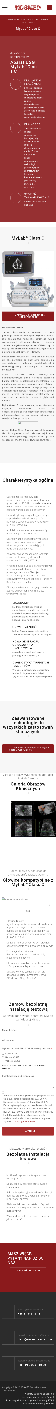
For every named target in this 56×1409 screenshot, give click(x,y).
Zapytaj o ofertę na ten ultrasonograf (30, 316)
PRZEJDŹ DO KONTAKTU (30, 1270)
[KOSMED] (28, 7)
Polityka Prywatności (32, 1403)
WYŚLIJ (29, 1131)
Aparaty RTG (45, 1400)
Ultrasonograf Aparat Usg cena (20, 1400)
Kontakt (50, 1403)
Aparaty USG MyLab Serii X (38, 1394)
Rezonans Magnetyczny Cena (37, 1397)
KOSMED (25, 1387)
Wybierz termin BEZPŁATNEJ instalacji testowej (27, 1048)
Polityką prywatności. (24, 1121)
